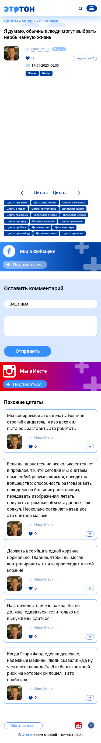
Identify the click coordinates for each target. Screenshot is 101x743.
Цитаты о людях (16, 208)
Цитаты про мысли (73, 208)
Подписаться (27, 264)
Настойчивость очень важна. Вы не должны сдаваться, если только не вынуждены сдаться (43, 611)
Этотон (28, 735)
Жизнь (32, 73)
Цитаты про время (17, 215)
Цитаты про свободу (18, 233)
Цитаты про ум (40, 227)
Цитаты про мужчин (74, 215)
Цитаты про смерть (43, 221)
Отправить (28, 351)
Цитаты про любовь (45, 202)
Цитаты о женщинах (74, 202)
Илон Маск (40, 48)
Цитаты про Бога (16, 227)
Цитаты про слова (46, 233)
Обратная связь (23, 725)
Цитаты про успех (73, 233)
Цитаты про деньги (71, 221)
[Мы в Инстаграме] (78, 725)
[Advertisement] (50, 136)
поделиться (84, 58)
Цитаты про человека (44, 208)
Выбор (46, 73)
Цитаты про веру (64, 227)
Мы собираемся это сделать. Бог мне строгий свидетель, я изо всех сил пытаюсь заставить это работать (45, 421)
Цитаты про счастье (45, 215)
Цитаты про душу (16, 221)
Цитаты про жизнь (17, 202)
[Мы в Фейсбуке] (91, 725)
